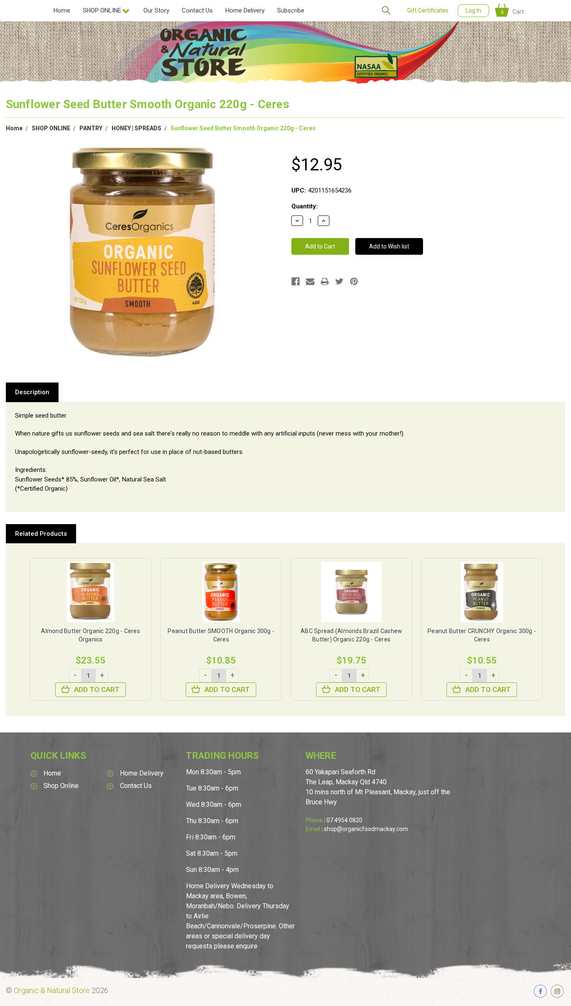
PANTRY (90, 128)
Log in (473, 10)
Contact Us (197, 10)
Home (62, 10)
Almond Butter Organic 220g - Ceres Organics (90, 635)
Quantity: (304, 206)
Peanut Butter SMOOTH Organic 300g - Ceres (221, 635)
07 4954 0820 (344, 820)
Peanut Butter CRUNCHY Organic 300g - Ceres (482, 635)
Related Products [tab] (41, 533)
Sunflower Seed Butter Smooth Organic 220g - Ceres (243, 128)
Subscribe (290, 10)
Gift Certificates (428, 10)
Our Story (156, 10)
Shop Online (61, 786)
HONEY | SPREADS (136, 128)
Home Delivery (245, 10)
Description (32, 392)
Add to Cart (97, 689)
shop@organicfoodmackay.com (366, 829)
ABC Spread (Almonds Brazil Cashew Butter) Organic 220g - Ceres (351, 635)
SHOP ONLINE (51, 128)
